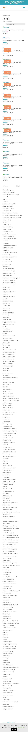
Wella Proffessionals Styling (10, 702)
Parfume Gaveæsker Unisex (10, 542)
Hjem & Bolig (6, 384)
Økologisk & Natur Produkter (10, 528)
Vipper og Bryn (6, 692)
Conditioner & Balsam (8, 257)
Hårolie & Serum (7, 363)
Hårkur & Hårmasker (8, 356)
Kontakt (5, 719)
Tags (4, 639)
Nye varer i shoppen (8, 516)
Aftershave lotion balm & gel (10, 194)
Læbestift (5, 454)
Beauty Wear (6, 229)
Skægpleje (5, 614)
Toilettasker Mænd (7, 672)
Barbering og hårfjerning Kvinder (11, 215)
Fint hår (5, 315)
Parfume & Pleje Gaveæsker (10, 535)
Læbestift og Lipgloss (8, 456)
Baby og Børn (6, 210)
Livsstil (4, 463)
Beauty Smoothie (7, 227)
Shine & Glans (6, 602)
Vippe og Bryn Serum (8, 690)
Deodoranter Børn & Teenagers (10, 278)
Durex (4, 294)
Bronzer (5, 243)
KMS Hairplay (6, 440)
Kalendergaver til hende (9, 428)
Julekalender (6, 421)
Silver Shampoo (7, 607)
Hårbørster (5, 347)
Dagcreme (5, 266)
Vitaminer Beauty (7, 695)
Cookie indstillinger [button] (20, 727)
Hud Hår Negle (6, 389)
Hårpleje (5, 368)
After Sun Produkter (8, 192)
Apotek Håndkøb (7, 206)
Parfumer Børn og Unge (9, 549)
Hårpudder (5, 375)
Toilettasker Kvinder (8, 669)
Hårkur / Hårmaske (7, 354)
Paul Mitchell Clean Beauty (9, 553)
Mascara (5, 475)
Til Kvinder (5, 655)
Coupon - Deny (6, 261)
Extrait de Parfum (7, 301)
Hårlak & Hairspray (7, 359)
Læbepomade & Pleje (8, 451)
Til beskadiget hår (7, 653)
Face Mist (5, 305)
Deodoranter (6, 275)
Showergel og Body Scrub (9, 604)
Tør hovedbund (7, 678)
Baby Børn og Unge (7, 208)
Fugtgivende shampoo (8, 322)
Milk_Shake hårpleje (8, 484)
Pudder (4, 567)
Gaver (4, 326)
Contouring (5, 259)
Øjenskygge (6, 523)
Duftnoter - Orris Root (8, 292)
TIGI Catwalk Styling (8, 651)
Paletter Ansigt (6, 530)
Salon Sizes (5, 588)
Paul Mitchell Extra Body (9, 556)
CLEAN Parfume (7, 248)
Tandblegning (6, 641)
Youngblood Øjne (7, 709)
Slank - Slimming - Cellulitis (10, 621)
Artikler (8, 715)
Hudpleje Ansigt (7, 393)
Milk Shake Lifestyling (8, 482)
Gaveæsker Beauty (7, 324)
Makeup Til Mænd (7, 470)
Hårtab (4, 380)
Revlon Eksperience (8, 579)
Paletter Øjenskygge (8, 533)
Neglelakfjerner (7, 509)
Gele (4, 333)
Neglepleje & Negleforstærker (10, 512)
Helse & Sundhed (7, 382)
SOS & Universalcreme (8, 628)
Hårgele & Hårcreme (8, 352)
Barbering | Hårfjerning (9, 213)
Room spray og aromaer (9, 584)
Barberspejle (6, 220)
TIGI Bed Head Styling (8, 648)
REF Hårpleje (6, 572)
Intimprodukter (6, 414)
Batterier (5, 222)
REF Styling (5, 574)
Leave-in (5, 458)
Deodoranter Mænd (8, 282)
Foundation (6, 319)
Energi (4, 299)
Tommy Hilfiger (6, 674)
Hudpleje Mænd (7, 407)
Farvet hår (5, 308)
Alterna (4, 197)
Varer (4, 717)
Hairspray (5, 343)
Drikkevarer (6, 289)
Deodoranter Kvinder (8, 280)
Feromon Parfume (7, 312)
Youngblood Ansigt (7, 706)
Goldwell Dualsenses (8, 336)
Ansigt (4, 201)
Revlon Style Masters (8, 581)
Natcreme (5, 500)
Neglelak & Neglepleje (8, 507)
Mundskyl (5, 493)
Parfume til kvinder (7, 544)
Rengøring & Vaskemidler (9, 577)
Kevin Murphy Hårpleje (8, 431)
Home (4, 387)
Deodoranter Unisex (8, 285)
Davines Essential (7, 268)
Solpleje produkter (7, 625)
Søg (18, 186)
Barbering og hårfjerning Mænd (11, 217)
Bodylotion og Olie (7, 236)
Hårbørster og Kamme (8, 349)
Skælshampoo (6, 616)
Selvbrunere (6, 593)
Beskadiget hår (6, 231)
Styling (4, 634)
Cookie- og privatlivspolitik (9, 722)
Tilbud (4, 660)
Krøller (4, 444)
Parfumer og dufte (7, 551)
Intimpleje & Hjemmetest (9, 412)
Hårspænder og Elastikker (9, 377)
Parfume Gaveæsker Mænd (9, 539)
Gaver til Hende (7, 331)
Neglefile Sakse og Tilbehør (9, 502)
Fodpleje (5, 317)
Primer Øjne (6, 560)
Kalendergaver (6, 424)
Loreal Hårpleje (6, 465)
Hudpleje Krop (6, 403)
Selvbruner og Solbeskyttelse (10, 590)
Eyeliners (5, 303)
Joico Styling (6, 419)
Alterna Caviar (6, 199)
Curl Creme (6, 264)
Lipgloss (5, 461)
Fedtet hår (5, 310)
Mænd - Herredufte (8, 479)
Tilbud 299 (5, 662)
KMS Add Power (7, 435)
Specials (5, 632)
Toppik (4, 676)
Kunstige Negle (6, 447)
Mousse (5, 486)
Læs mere (11, 727)
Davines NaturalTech (8, 273)
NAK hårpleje (6, 495)
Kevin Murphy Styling (8, 433)
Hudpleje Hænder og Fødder (10, 398)
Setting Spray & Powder (9, 595)
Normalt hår (6, 514)
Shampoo (5, 597)
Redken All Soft (6, 570)
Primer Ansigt (6, 558)
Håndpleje (5, 345)
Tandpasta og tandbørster (9, 644)
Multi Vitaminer (7, 489)
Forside (4, 15)
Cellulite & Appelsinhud (9, 245)
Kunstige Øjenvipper (8, 449)
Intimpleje (5, 410)
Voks (4, 697)
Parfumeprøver (6, 546)
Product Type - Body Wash (9, 563)
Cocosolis (5, 250)
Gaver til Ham (6, 329)
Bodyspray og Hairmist (8, 238)
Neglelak (5, 505)
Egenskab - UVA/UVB (8, 296)
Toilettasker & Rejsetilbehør (10, 667)
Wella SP (5, 704)
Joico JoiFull (5, 417)
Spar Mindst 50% (7, 630)
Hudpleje (5, 391)
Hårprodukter (6, 373)
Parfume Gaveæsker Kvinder (10, 537)
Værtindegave (6, 688)
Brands (4, 241)
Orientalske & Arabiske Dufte (10, 521)
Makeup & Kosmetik (8, 468)
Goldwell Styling (7, 338)
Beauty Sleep (6, 224)
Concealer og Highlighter (9, 252)
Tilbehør (5, 658)
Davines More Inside (8, 271)
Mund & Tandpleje (7, 491)
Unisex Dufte (6, 685)
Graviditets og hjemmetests (10, 340)
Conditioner (6, 254)
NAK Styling (6, 498)
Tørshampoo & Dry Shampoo (10, 683)
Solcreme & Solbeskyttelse (9, 623)
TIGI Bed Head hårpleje (8, 646)
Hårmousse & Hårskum (8, 361)
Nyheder (5, 519)
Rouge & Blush (6, 586)
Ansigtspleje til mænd (8, 203)
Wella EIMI (5, 699)
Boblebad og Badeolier (8, 234)
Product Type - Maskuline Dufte (11, 565)
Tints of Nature (6, 665)
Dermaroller (6, 287)
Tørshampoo (6, 681)
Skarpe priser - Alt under (9, 611)
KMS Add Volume (7, 437)
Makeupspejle (6, 472)
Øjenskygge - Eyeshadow (9, 526)
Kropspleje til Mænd (8, 442)
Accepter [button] (14, 729)
